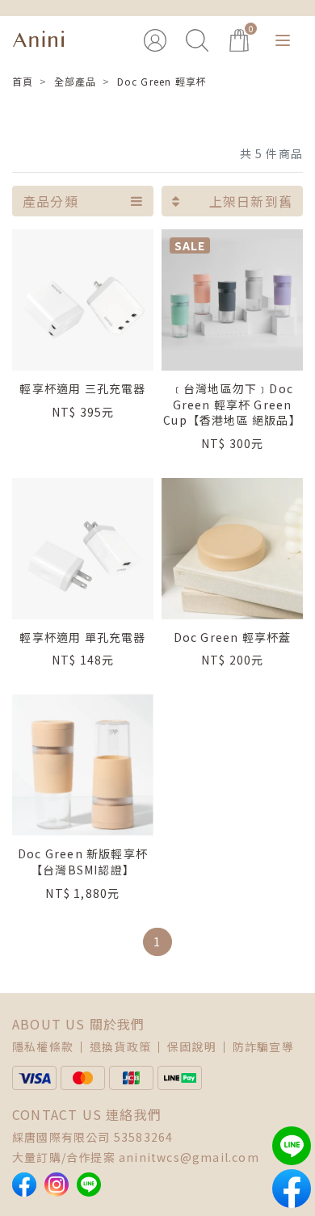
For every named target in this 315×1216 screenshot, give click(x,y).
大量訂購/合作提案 (64, 1157)
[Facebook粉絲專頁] (24, 1184)
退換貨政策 (120, 1046)
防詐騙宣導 (263, 1046)
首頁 (22, 81)
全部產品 (75, 81)
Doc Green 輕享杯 (162, 81)
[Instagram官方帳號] (56, 1184)
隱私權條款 (43, 1046)
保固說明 (191, 1046)
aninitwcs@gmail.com (189, 1157)
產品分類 (50, 201)
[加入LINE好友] (89, 1184)
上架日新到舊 (250, 201)
